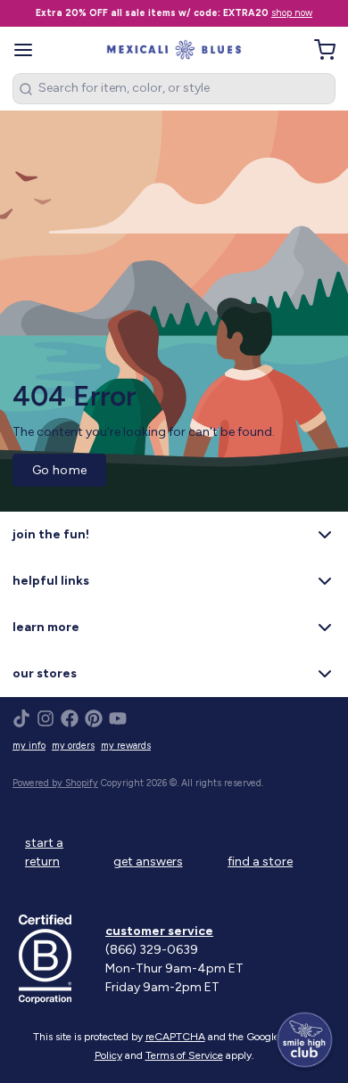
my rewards (126, 745)
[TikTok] (21, 718)
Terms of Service (184, 1055)
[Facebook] (70, 718)
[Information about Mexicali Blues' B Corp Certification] (56, 959)
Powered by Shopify (55, 783)
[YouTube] (118, 718)
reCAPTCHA (175, 1036)
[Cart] (319, 50)
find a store (260, 861)
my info (29, 745)
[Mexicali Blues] (174, 50)
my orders (73, 745)
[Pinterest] (94, 718)
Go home (59, 470)
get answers (148, 861)
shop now (291, 13)
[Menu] (29, 50)
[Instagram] (45, 718)
